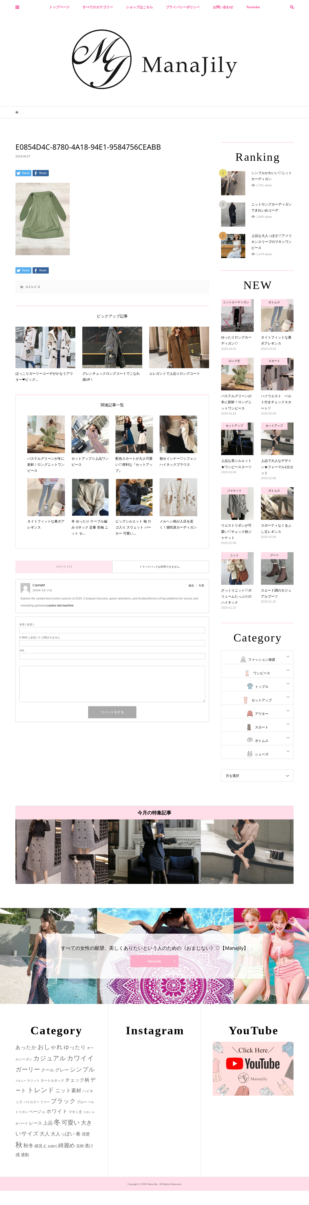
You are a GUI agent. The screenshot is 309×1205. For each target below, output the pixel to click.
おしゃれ (50, 1047)
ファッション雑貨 (261, 660)
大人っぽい (63, 1133)
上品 (48, 1123)
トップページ (59, 7)
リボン (87, 1112)
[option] (61, 851)
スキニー (20, 1080)
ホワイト (57, 1111)
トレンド (40, 1090)
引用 (201, 585)
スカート (261, 727)
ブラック (63, 1101)
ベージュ (37, 1111)
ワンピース (261, 673)
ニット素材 (68, 1090)
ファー (45, 1102)
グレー (62, 1069)
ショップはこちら (139, 7)
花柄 (80, 1146)
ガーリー (27, 1069)
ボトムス (261, 741)
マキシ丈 (75, 1112)
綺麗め (66, 1145)
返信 (191, 585)
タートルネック (52, 1080)
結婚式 (52, 1146)
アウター (261, 714)
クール (47, 1070)
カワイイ (80, 1058)
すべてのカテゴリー (98, 7)
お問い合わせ (223, 7)
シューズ (261, 754)
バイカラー (31, 1102)
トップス (261, 687)
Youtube (253, 7)
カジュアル (49, 1058)
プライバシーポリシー (183, 7)
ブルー (82, 1102)
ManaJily (154, 961)
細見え (41, 1146)
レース (35, 1123)
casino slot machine (61, 605)
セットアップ (262, 700)
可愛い (71, 1122)
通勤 (25, 1155)
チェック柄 (77, 1080)
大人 (45, 1133)
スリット (33, 1080)
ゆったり (75, 1047)
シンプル (82, 1069)
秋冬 (28, 1146)
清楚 (86, 1134)
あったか (26, 1047)
